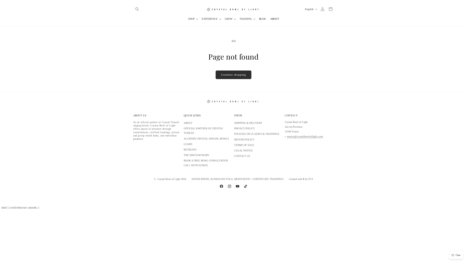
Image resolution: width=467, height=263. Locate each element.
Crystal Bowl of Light (168, 179)
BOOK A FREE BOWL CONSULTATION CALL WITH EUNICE (206, 163)
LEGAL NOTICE (243, 150)
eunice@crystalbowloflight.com (305, 136)
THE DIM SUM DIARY (196, 155)
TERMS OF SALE (244, 145)
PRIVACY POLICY (244, 128)
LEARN (188, 144)
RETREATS (190, 149)
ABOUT (188, 123)
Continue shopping (233, 74)
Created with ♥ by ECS (301, 179)
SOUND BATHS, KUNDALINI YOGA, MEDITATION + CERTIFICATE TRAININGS (237, 179)
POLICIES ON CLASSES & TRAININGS (256, 134)
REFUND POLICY (244, 139)
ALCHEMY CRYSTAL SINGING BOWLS (206, 138)
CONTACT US (242, 156)
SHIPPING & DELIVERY (248, 123)
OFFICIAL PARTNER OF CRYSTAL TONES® (203, 130)
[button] (137, 9)
